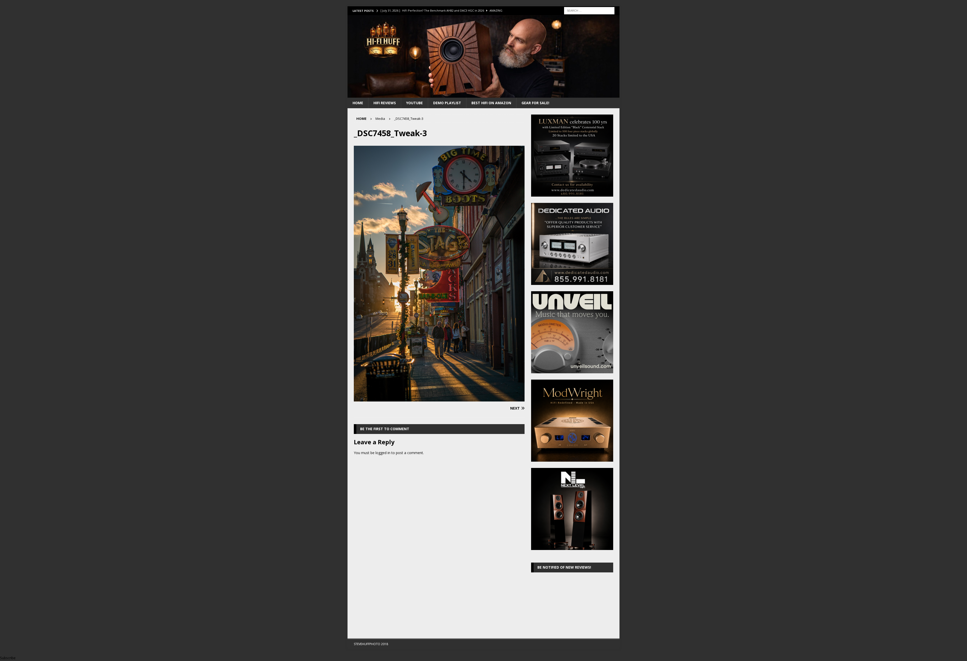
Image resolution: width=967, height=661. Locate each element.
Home (358, 102)
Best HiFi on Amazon (491, 102)
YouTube (414, 102)
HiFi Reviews (384, 102)
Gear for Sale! (535, 102)
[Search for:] (589, 10)
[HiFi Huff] (483, 94)
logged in (382, 452)
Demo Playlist (447, 102)
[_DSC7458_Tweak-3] (439, 398)
